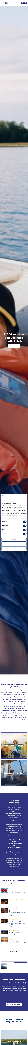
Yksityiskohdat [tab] (14, 499)
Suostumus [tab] (5, 499)
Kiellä (14, 548)
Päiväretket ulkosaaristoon (14, 773)
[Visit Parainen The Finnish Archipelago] (5, 3)
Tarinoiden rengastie (14, 745)
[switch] (25, 526)
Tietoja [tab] (23, 499)
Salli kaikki (14, 539)
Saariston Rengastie (14, 1041)
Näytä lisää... (14, 951)
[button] (14, 346)
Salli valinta (14, 544)
